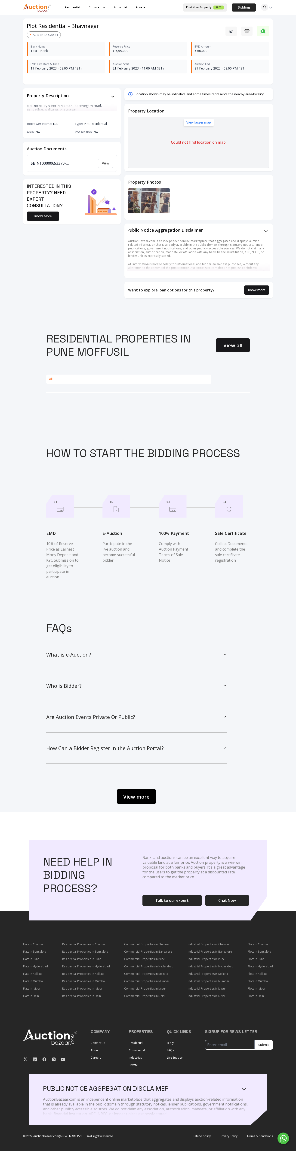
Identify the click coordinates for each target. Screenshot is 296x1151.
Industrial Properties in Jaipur (207, 988)
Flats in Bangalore (34, 952)
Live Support (175, 1058)
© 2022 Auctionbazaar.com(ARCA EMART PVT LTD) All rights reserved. (68, 1136)
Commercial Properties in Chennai (146, 944)
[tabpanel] (148, 392)
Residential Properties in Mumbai (83, 981)
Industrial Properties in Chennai (208, 944)
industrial (120, 7)
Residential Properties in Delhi (82, 996)
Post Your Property (203, 7)
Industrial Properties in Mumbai (208, 981)
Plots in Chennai (258, 944)
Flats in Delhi (31, 996)
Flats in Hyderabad (35, 966)
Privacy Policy (228, 1136)
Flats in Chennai (33, 944)
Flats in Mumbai (33, 981)
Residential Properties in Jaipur (82, 988)
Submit (263, 1044)
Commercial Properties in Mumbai (146, 981)
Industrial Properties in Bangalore (210, 952)
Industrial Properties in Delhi (206, 996)
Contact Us (98, 1043)
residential (72, 7)
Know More (43, 216)
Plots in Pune (256, 959)
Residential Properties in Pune (81, 959)
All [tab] (50, 379)
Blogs (170, 1043)
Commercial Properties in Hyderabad (148, 966)
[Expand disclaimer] (113, 96)
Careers (96, 1058)
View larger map (198, 122)
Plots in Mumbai (258, 981)
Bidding (244, 7)
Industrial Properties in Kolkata (208, 974)
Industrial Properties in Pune (206, 959)
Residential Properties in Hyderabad (86, 966)
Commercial (137, 1050)
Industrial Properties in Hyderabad (210, 966)
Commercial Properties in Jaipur (145, 988)
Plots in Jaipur (256, 988)
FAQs (170, 1050)
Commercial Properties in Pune (144, 959)
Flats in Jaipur (31, 988)
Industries (135, 1058)
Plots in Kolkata (258, 974)
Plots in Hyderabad (260, 966)
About (95, 1050)
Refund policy (202, 1136)
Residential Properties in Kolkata (83, 974)
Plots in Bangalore (259, 952)
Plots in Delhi (256, 996)
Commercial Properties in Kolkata (146, 974)
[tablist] (128, 379)
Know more (256, 290)
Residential (136, 1043)
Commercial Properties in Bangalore (148, 952)
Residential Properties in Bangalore (85, 952)
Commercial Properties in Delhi (144, 996)
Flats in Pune (31, 959)
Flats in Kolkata (33, 974)
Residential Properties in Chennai (83, 944)
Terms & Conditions (260, 1136)
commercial (97, 7)
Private (140, 7)
